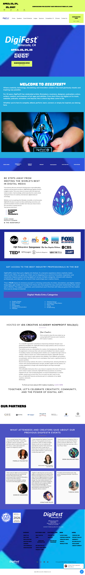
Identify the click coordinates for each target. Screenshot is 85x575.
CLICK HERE (59, 385)
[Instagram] (40, 562)
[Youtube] (47, 562)
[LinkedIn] (44, 562)
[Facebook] (37, 562)
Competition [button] (48, 18)
